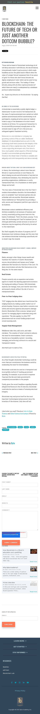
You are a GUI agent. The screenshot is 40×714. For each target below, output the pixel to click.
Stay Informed (19, 652)
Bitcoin (26, 427)
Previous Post (7, 453)
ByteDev (6, 667)
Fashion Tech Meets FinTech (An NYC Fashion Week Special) (10, 475)
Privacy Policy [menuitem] (20, 691)
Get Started (19, 647)
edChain (6, 670)
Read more (33, 561)
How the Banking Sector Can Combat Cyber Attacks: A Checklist (29, 475)
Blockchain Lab (8, 673)
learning (32, 427)
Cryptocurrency (12, 427)
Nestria (29, 2)
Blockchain (5, 429)
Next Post (34, 453)
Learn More (19, 641)
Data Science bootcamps (19, 414)
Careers (20, 427)
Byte (3, 416)
